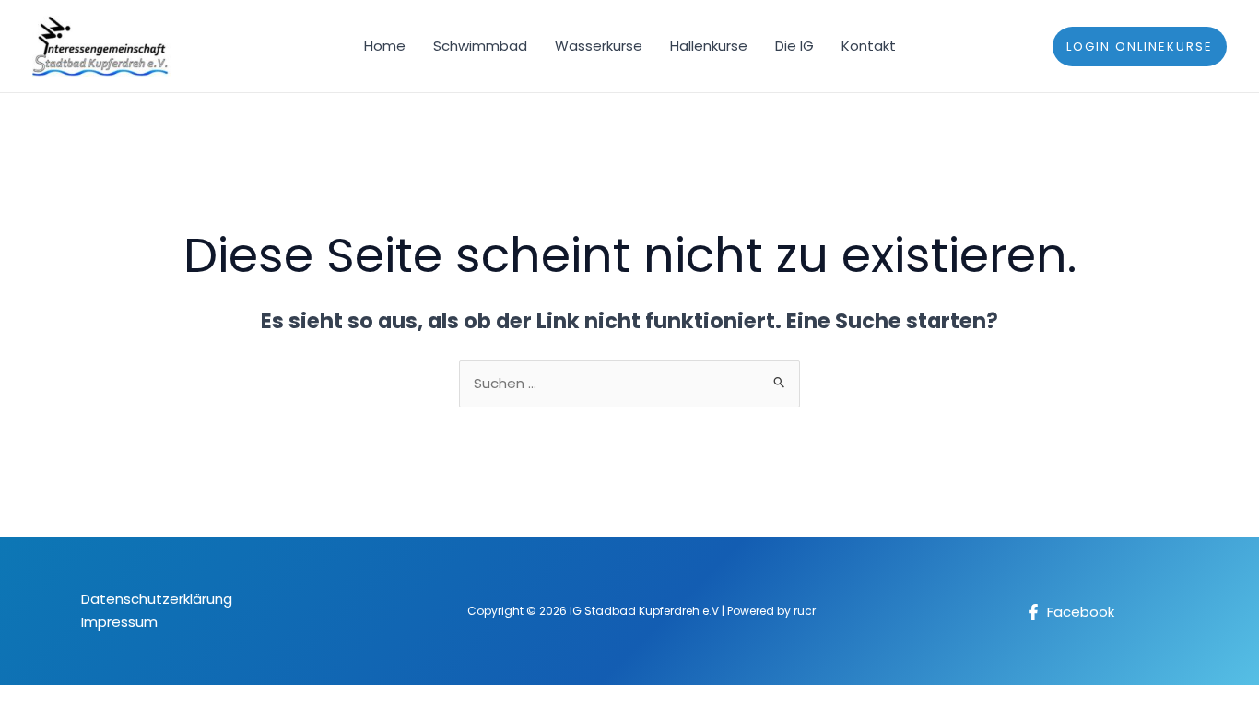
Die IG (794, 45)
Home (385, 45)
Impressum (119, 621)
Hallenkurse (708, 45)
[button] (1140, 46)
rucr (805, 611)
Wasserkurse (598, 45)
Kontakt (868, 45)
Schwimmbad (480, 45)
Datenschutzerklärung (156, 598)
